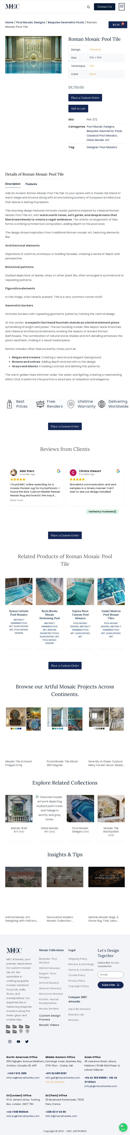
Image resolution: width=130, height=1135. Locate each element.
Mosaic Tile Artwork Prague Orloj (18, 763)
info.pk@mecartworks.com (100, 1086)
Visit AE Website (55, 1082)
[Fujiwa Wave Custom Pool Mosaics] (80, 591)
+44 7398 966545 (17, 1112)
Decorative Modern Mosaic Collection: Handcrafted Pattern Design (61, 922)
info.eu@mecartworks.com (22, 1116)
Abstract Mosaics (50, 988)
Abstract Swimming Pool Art (18, 623)
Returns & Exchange (81, 964)
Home (9, 22)
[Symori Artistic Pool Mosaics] (19, 591)
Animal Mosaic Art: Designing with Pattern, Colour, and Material (21, 921)
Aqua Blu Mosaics (79, 1009)
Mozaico (73, 1020)
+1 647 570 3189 (17, 1073)
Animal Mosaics (49, 982)
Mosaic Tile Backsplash (111, 832)
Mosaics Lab (76, 1014)
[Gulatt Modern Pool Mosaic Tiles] (111, 591)
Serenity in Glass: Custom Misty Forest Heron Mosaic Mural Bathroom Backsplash (106, 766)
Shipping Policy (77, 959)
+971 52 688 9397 (56, 1073)
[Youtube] (18, 1041)
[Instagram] (9, 1041)
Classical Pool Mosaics (102, 136)
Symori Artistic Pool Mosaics (19, 612)
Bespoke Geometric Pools (66, 22)
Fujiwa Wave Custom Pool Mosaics (80, 614)
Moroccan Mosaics (51, 993)
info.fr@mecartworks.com (61, 1116)
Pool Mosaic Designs (30, 22)
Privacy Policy (76, 980)
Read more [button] (16, 500)
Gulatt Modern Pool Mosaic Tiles (111, 614)
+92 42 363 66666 (95, 1077)
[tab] (12, 185)
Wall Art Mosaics (49, 968)
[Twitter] (27, 1041)
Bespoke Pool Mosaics (48, 960)
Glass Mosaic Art (98, 140)
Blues (93, 74)
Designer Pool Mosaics (102, 147)
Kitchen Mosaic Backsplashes (49, 1001)
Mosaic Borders (49, 1008)
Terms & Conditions (81, 969)
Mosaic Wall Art (19, 830)
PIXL (92, 66)
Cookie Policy (76, 975)
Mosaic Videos (49, 1025)
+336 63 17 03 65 (56, 1112)
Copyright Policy (78, 986)
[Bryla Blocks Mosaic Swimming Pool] (49, 591)
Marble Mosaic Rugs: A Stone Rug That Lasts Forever (103, 921)
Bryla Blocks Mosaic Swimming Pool (49, 614)
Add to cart (78, 108)
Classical (95, 49)
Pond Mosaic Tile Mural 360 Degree (62, 763)
